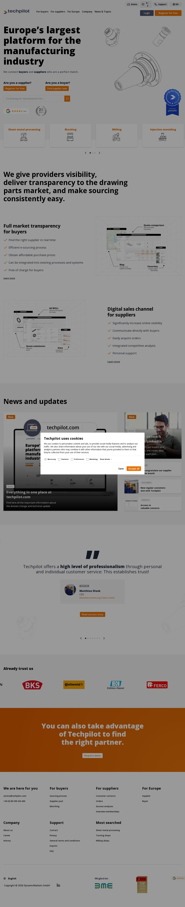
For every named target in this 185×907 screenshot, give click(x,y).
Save (121, 468)
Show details (105, 459)
